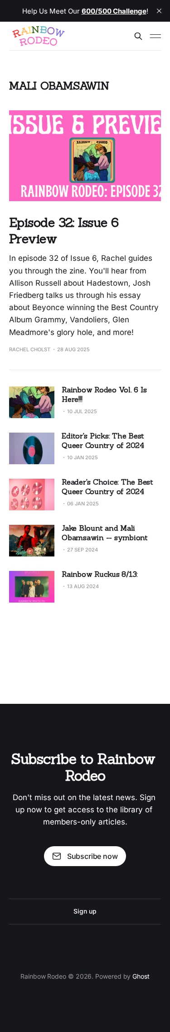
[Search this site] (138, 36)
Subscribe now (92, 856)
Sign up (84, 911)
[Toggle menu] (155, 36)
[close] (159, 11)
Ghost (141, 976)
